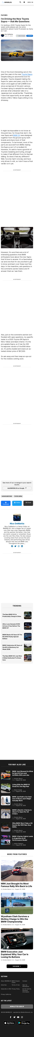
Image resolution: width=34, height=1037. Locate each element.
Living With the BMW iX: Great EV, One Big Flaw (21, 785)
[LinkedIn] (22, 546)
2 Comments (29, 35)
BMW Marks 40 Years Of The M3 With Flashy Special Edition (12, 637)
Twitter (17, 502)
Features (4, 15)
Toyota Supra (27, 74)
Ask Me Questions (7, 496)
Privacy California (6, 994)
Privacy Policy (16, 989)
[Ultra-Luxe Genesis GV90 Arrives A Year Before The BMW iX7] (28, 623)
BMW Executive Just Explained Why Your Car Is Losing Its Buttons (14, 954)
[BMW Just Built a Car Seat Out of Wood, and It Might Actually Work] (5, 797)
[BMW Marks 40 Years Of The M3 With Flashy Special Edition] (28, 634)
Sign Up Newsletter (25, 985)
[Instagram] (18, 546)
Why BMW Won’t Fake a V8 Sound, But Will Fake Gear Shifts (22, 825)
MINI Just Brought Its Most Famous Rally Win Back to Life (16, 885)
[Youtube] (19, 1018)
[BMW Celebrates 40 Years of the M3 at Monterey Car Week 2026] (28, 644)
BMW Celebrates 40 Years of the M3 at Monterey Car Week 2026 (12, 647)
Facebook (6, 504)
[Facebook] (12, 546)
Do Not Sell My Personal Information (26, 990)
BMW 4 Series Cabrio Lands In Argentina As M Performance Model (22, 838)
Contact (24, 981)
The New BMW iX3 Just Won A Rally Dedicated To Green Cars (12, 658)
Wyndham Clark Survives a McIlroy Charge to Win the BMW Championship (15, 919)
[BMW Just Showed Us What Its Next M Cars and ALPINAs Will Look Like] (5, 771)
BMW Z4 (16, 135)
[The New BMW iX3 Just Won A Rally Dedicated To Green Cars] (28, 655)
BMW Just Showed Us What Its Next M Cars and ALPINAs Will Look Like (22, 773)
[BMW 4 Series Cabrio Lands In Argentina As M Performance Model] (5, 836)
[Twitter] (15, 546)
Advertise (4, 985)
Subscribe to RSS (6, 989)
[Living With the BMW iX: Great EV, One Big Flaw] (5, 784)
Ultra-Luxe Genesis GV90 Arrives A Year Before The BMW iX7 (11, 626)
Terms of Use (16, 985)
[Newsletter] (24, 2)
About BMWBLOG (6, 981)
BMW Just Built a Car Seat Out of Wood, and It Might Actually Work (22, 798)
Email (29, 502)
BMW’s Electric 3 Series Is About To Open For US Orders (22, 812)
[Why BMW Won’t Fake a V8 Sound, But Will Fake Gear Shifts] (5, 823)
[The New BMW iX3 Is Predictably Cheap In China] (28, 613)
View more (16, 966)
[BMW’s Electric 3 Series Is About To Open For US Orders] (5, 810)
